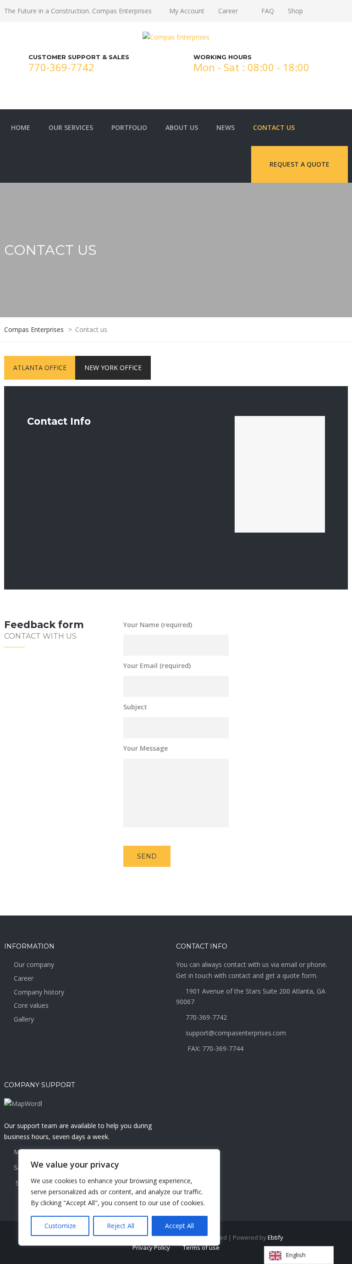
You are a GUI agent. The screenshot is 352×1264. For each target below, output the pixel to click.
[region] (119, 1197)
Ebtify (275, 1237)
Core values (31, 1005)
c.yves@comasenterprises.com (73, 556)
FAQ (267, 10)
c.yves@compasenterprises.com (297, 771)
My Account (186, 10)
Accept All (179, 1225)
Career (228, 10)
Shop (295, 10)
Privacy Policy (151, 1247)
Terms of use (201, 1247)
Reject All (120, 1225)
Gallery (24, 1019)
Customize (60, 1225)
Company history (39, 992)
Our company (34, 964)
